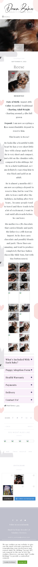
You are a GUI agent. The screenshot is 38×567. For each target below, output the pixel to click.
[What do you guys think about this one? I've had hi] (30, 479)
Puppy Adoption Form (18, 369)
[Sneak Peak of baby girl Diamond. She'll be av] (8, 479)
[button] (6, 16)
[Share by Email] (27, 418)
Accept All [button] (22, 562)
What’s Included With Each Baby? (18, 361)
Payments (11, 384)
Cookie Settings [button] (9, 562)
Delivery (10, 392)
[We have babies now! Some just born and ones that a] (19, 479)
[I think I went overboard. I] (8, 490)
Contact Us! (12, 399)
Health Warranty (15, 377)
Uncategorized (19, 58)
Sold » (30, 426)
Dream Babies (19, 8)
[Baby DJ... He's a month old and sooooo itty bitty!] (19, 490)
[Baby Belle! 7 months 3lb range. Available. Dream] (30, 490)
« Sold (7, 426)
